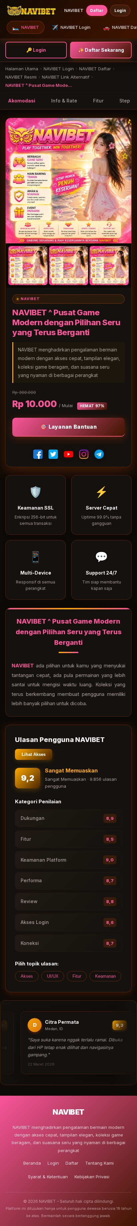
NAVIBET (25, 27)
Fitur (98, 100)
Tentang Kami (99, 1163)
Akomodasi (21, 100)
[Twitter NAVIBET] (53, 454)
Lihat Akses (34, 754)
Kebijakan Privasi (91, 1176)
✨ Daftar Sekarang (101, 50)
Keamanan (105, 976)
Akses (27, 976)
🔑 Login (36, 50)
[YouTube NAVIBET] (68, 454)
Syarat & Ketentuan (48, 1176)
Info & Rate (64, 100)
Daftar (96, 10)
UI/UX (53, 976)
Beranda (32, 1163)
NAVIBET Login (71, 27)
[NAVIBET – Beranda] (31, 10)
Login (120, 10)
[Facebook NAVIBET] (38, 454)
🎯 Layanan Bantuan (68, 426)
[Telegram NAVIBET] (99, 454)
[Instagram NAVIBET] (84, 454)
